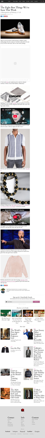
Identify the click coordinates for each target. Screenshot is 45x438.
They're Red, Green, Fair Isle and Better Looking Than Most (38, 382)
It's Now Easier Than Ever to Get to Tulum (39, 319)
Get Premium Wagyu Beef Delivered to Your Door (28, 320)
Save (5, 16)
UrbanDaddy (2, 1)
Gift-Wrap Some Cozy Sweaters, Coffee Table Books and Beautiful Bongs (16, 401)
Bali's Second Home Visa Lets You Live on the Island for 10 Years (17, 320)
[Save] (7, 16)
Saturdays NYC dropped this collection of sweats (14, 280)
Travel (23, 1)
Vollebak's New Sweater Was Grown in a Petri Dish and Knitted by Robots (39, 354)
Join (22, 422)
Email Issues (10, 424)
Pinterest (22, 432)
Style (20, 1)
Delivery (36, 1)
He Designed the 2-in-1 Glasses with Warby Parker (39, 342)
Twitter (29, 432)
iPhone (22, 424)
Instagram (15, 432)
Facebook (7, 432)
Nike (7, 82)
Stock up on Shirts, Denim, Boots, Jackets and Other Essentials (39, 401)
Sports (32, 1)
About (22, 419)
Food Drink (15, 1)
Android (23, 426)
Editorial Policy (20, 433)
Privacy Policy (31, 433)
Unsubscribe (10, 426)
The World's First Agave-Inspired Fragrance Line (15, 334)
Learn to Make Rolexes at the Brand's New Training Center (16, 375)
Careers (22, 421)
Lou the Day (15, 348)
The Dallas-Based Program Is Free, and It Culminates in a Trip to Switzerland (16, 384)
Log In (43, 1)
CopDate (14, 103)
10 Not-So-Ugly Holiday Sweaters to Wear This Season (39, 374)
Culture (27, 1)
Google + (37, 432)
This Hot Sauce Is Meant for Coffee (5, 319)
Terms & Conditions (25, 433)
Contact (9, 419)
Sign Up (36, 301)
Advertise (10, 422)
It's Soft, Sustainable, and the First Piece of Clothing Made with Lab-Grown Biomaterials (39, 363)
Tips (9, 421)
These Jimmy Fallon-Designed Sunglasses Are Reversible (39, 335)
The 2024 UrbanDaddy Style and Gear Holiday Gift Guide (16, 394)
